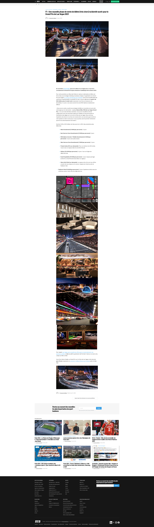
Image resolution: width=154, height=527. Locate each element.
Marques (36, 501)
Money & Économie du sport (54, 492)
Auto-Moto (50, 9)
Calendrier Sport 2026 (39, 484)
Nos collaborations (61, 524)
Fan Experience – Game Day (54, 482)
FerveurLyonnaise (83, 507)
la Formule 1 (67, 88)
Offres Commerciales (84, 490)
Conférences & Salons (84, 486)
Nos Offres (65, 499)
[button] (35, 1)
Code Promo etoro (38, 495)
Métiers (50, 507)
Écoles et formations (38, 486)
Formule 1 (67, 490)
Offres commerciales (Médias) (68, 514)
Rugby (66, 484)
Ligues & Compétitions (39, 505)
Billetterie (81, 482)
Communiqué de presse (67, 507)
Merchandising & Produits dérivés (55, 493)
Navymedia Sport (65, 521)
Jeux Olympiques (40, 436)
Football (66, 482)
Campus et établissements (54, 503)
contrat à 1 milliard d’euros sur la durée (80, 361)
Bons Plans (37, 493)
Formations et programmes (54, 505)
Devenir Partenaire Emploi (68, 503)
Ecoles (36, 512)
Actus (47, 9)
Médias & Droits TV (52, 490)
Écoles (50, 501)
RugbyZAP (82, 512)
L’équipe (66, 524)
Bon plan (64, 510)
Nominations (51, 495)
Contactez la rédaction (73, 524)
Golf (66, 493)
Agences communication (39, 488)
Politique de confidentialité (93, 524)
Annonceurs (41, 524)
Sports (66, 480)
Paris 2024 (45, 436)
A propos (36, 524)
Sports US (105, 436)
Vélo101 (81, 501)
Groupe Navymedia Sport (85, 499)
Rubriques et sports (38, 482)
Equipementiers (100, 436)
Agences (36, 510)
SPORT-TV (82, 510)
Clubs (36, 507)
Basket (96, 436)
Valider (98, 408)
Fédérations (37, 503)
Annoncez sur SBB (115, 1)
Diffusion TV (82, 484)
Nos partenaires (54, 524)
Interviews (37, 492)
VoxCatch (81, 505)
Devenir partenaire (47, 524)
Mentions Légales (85, 524)
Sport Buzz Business (39, 480)
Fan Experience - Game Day (57, 9)
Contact (79, 524)
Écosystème (37, 499)
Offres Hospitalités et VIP (84, 488)
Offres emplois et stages (39, 490)
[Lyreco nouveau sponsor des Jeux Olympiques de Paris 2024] (77, 427)
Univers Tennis (82, 503)
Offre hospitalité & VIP (67, 512)
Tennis (66, 488)
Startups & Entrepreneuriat (54, 484)
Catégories (51, 480)
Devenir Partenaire (66, 501)
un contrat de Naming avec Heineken (73, 97)
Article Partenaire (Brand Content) (69, 505)
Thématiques (82, 480)
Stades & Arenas (64, 9)
